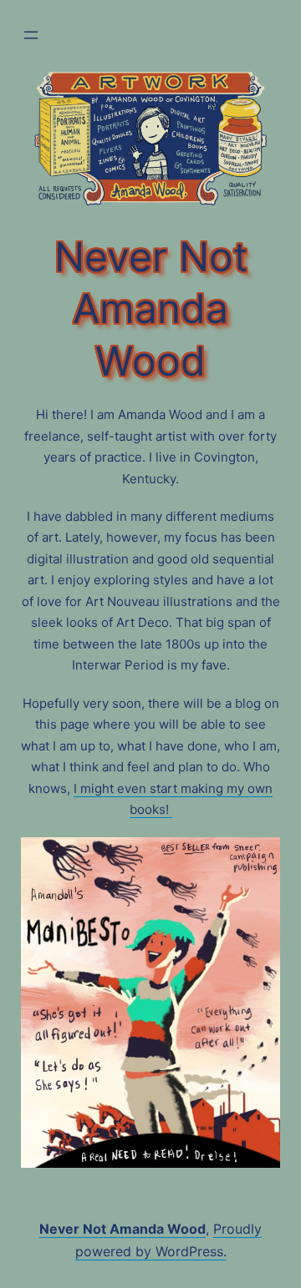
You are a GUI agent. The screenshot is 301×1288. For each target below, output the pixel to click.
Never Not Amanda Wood (122, 1228)
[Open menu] (31, 35)
